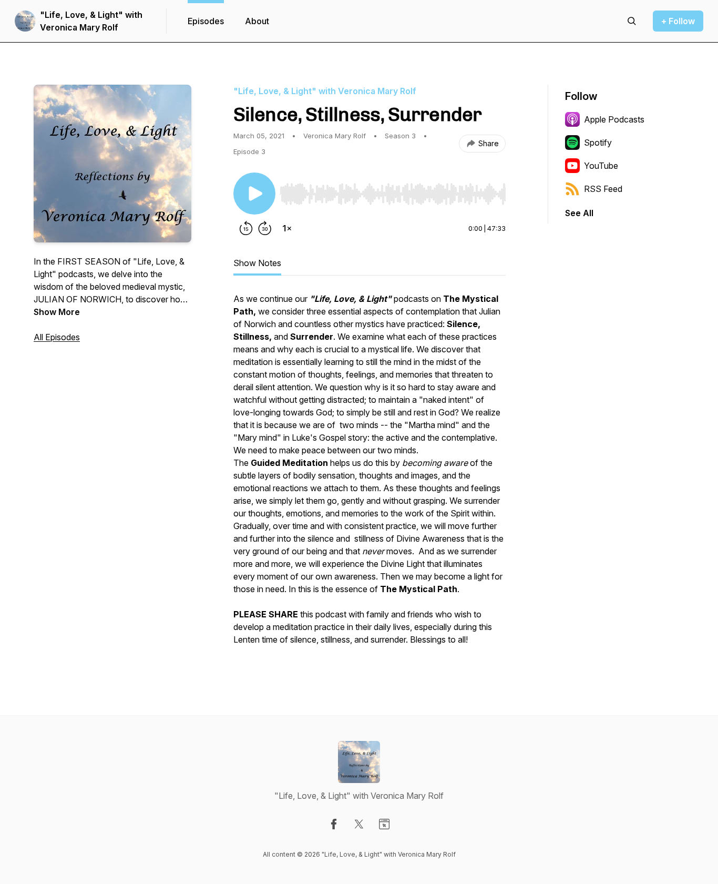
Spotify (598, 142)
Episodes (206, 21)
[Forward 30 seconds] (265, 228)
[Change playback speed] (287, 228)
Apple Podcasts (614, 119)
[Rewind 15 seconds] (246, 228)
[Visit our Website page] (384, 824)
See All (579, 213)
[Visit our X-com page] (359, 824)
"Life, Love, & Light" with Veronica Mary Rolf (91, 21)
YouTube (601, 165)
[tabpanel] (369, 474)
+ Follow (678, 21)
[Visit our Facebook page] (334, 824)
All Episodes (57, 337)
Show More (57, 312)
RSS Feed (603, 189)
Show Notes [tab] (257, 263)
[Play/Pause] (254, 193)
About (257, 21)
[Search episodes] (632, 21)
